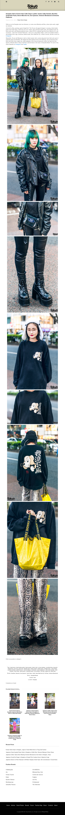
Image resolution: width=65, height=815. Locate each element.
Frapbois (34, 777)
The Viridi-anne (36, 784)
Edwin (7, 777)
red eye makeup (27, 669)
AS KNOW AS (36, 769)
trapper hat (47, 671)
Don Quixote (23, 673)
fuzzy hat (16, 668)
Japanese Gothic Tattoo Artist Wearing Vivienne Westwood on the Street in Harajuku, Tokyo (50, 712)
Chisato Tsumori (10, 774)
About (55, 805)
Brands (27, 805)
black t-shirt (35, 667)
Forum (32, 805)
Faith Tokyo (29, 673)
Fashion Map (38, 805)
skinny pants (22, 671)
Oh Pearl (46, 673)
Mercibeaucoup (9, 782)
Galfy (34, 673)
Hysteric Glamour (10, 779)
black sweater (28, 667)
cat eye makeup (41, 667)
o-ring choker (54, 668)
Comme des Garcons (37, 774)
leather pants (40, 668)
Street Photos (20, 805)
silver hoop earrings (49, 669)
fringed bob (10, 668)
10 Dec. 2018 (13, 20)
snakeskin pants (29, 671)
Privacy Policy (45, 811)
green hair (21, 668)
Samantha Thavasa (10, 784)
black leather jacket (20, 667)
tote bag (42, 671)
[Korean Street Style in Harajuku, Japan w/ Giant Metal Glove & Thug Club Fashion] (15, 701)
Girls (35, 677)
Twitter (25, 44)
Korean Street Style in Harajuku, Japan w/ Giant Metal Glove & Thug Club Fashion (14, 712)
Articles (13, 805)
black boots (13, 667)
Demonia (18, 673)
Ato (7, 772)
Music (45, 805)
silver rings (16, 671)
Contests (50, 805)
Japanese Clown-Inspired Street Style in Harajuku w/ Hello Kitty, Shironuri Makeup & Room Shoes (32, 712)
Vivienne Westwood (53, 673)
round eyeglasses (41, 669)
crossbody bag (49, 667)
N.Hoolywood (35, 782)
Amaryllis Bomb (34, 675)
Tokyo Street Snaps (22, 20)
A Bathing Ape (9, 769)
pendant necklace (12, 669)
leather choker (34, 668)
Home (8, 805)
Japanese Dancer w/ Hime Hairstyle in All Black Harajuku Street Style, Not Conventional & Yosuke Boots (31, 759)
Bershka (13, 673)
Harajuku (35, 679)
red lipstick (33, 669)
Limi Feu (34, 779)
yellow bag (53, 671)
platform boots (19, 669)
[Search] (58, 1)
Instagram (8, 36)
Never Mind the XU (40, 673)
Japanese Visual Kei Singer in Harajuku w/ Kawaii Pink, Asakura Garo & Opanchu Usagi (14, 737)
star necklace (37, 671)
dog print (55, 667)
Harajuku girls (27, 668)
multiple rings (47, 668)
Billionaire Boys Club (37, 772)
